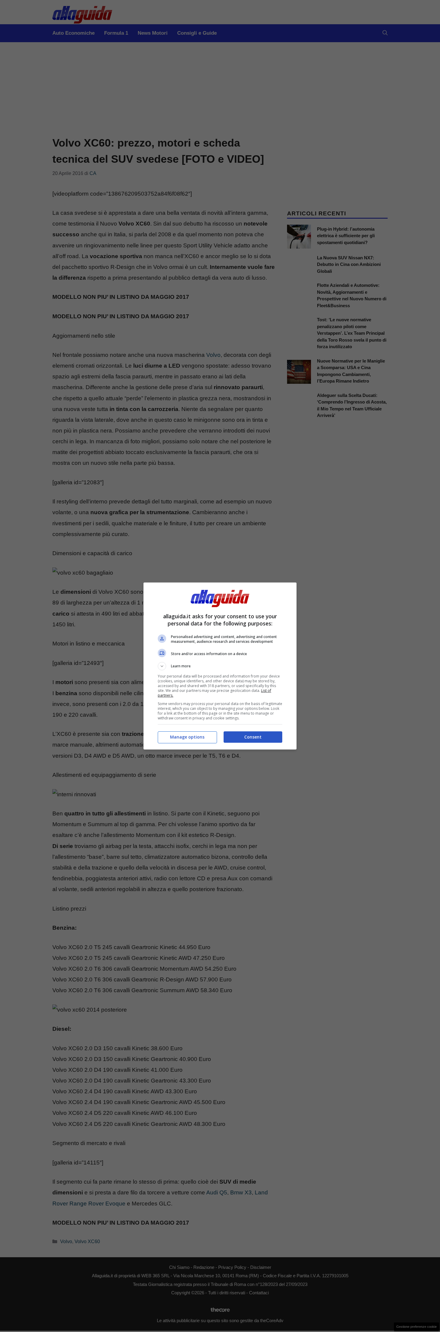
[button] (220, 666)
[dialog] (220, 666)
